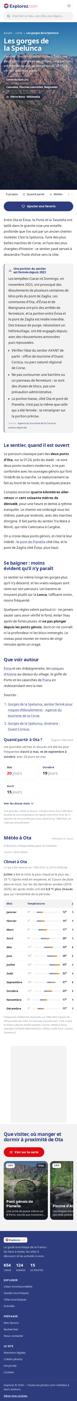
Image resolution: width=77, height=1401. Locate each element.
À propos (12, 194)
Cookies (9, 1372)
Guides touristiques (16, 1293)
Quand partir (36, 194)
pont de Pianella (32, 542)
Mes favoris (11, 1323)
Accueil (8, 33)
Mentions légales (15, 1352)
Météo (58, 194)
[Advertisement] (38, 144)
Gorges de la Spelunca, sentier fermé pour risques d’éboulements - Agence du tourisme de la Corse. (40, 710)
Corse (19, 33)
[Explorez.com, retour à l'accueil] (20, 6)
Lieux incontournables (18, 1286)
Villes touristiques (15, 1299)
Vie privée (10, 1365)
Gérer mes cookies (15, 1396)
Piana (46, 680)
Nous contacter (13, 1336)
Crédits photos (13, 1359)
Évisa (8, 668)
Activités (9, 1306)
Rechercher (11, 1329)
